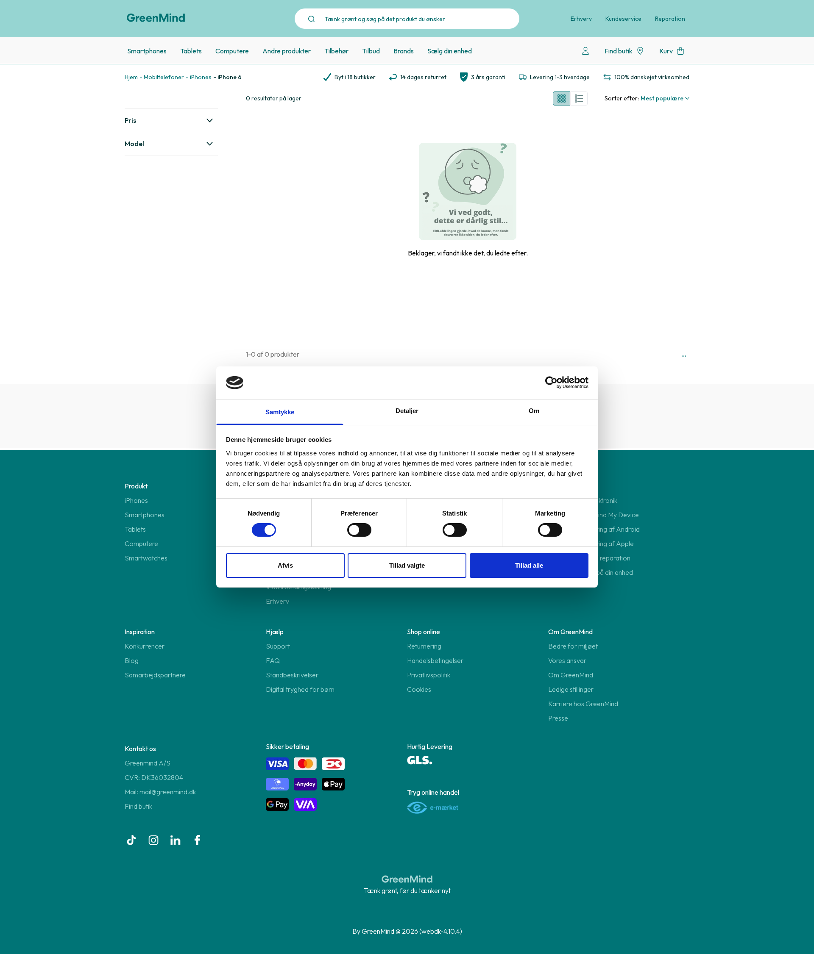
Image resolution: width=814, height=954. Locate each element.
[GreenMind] (156, 17)
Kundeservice (623, 18)
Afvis (285, 565)
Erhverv (581, 18)
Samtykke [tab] (280, 412)
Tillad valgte (407, 565)
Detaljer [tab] (407, 410)
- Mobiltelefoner (161, 77)
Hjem (131, 77)
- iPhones (199, 77)
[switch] (359, 530)
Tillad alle (529, 565)
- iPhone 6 (227, 77)
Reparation (670, 18)
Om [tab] (534, 410)
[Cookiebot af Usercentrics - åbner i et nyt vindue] (551, 382)
